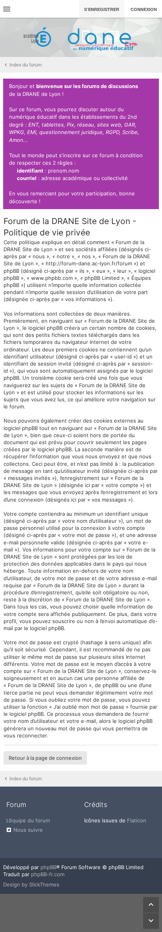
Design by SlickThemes (31, 884)
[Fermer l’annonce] (151, 86)
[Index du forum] (81, 37)
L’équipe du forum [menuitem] (28, 820)
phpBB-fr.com (47, 874)
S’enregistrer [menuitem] (101, 9)
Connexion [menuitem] (144, 9)
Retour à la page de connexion (45, 758)
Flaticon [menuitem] (136, 820)
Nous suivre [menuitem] (28, 830)
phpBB (48, 867)
